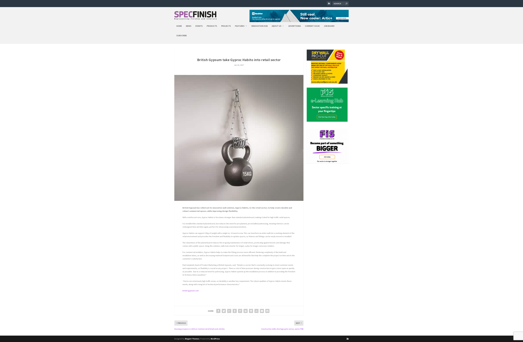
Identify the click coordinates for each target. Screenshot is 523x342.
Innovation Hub (259, 26)
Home (179, 26)
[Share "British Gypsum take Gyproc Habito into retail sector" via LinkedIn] (245, 311)
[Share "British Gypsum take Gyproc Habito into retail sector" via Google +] (229, 311)
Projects (226, 26)
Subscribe (181, 35)
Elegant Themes (192, 339)
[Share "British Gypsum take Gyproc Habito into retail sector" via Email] (262, 311)
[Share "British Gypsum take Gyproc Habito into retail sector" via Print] (267, 311)
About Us (276, 26)
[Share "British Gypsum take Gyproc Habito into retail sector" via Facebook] (218, 311)
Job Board (329, 26)
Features (239, 26)
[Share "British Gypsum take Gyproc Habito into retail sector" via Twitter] (223, 311)
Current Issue (312, 26)
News (188, 26)
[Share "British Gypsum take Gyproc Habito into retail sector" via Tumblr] (234, 311)
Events (199, 26)
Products (212, 26)
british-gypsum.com (191, 290)
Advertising (294, 26)
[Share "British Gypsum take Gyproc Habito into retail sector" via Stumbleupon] (256, 311)
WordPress (215, 339)
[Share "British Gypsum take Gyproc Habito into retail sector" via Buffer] (251, 311)
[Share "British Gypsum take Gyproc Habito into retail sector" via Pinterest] (240, 311)
